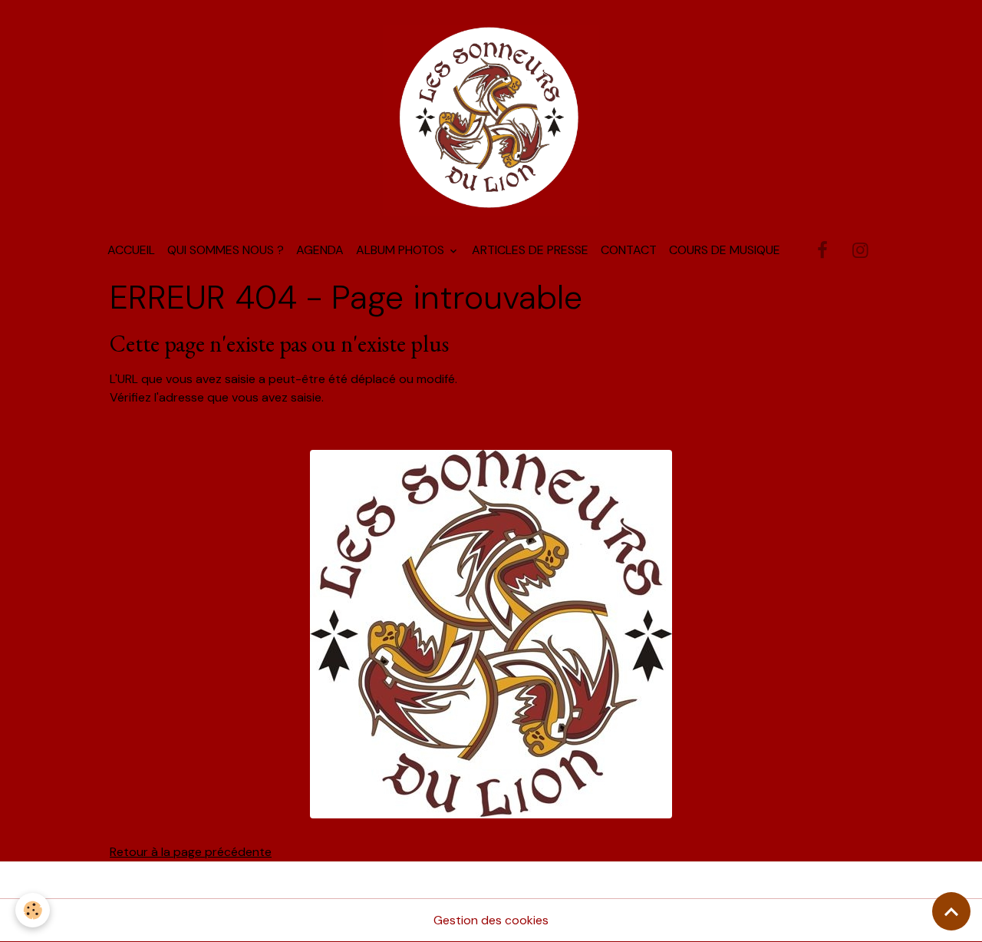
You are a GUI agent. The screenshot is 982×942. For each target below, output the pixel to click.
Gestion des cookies (491, 920)
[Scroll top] (951, 911)
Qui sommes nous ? (225, 250)
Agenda (320, 250)
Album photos (401, 250)
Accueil (131, 250)
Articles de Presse (530, 250)
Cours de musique (724, 250)
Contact (629, 250)
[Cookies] (32, 910)
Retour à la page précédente (191, 852)
